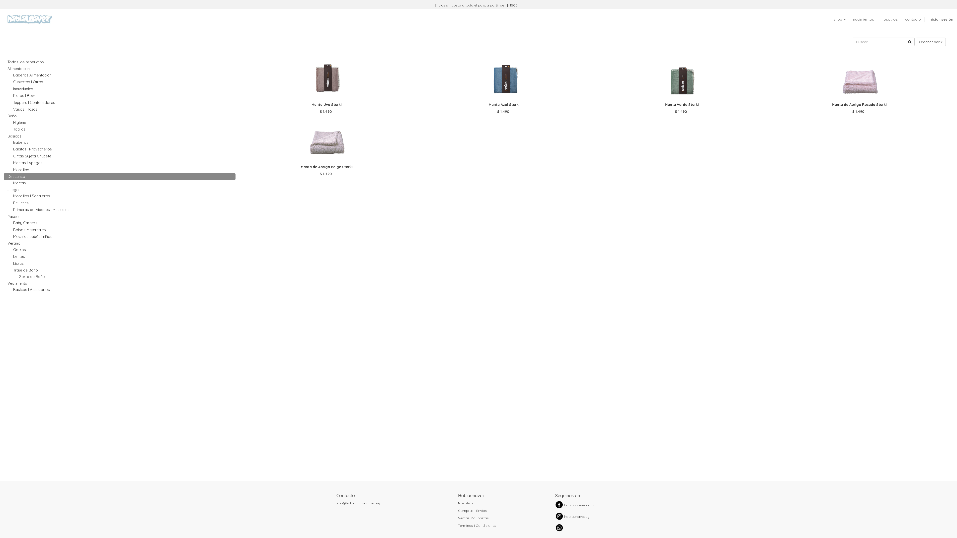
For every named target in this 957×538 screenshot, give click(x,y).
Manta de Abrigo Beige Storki (327, 167)
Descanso (16, 176)
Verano (13, 243)
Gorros (19, 249)
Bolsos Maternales (29, 229)
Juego (13, 189)
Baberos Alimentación (32, 75)
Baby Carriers (25, 222)
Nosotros (465, 503)
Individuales (23, 88)
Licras (18, 263)
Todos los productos (25, 62)
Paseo (13, 216)
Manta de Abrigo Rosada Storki (859, 104)
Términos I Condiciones (477, 525)
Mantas (19, 183)
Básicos (14, 136)
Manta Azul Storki (504, 104)
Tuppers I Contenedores (34, 102)
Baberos (20, 142)
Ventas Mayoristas (473, 518)
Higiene (19, 122)
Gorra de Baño (32, 276)
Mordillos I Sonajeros (31, 196)
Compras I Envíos (472, 510)
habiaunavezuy (576, 516)
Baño (12, 116)
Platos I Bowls (25, 95)
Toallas (19, 129)
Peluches (21, 203)
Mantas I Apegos (28, 162)
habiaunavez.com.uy (581, 505)
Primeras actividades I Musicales (41, 209)
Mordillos (21, 169)
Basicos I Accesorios (31, 289)
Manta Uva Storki (327, 104)
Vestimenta (17, 283)
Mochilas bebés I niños (32, 236)
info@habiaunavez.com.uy (358, 503)
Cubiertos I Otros (28, 81)
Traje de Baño (25, 270)
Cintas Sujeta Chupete (32, 156)
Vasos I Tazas (25, 109)
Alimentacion (18, 68)
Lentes (19, 256)
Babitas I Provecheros (32, 149)
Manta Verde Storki (682, 104)
